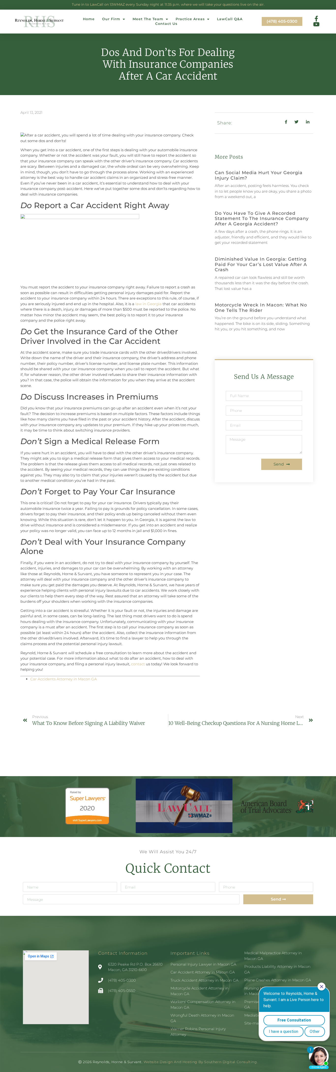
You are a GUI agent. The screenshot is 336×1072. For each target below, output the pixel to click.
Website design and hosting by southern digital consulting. (200, 1062)
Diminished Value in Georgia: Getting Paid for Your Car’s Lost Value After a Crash (261, 264)
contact (138, 664)
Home (89, 19)
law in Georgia (148, 304)
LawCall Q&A (230, 19)
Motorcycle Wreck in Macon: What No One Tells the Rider (261, 307)
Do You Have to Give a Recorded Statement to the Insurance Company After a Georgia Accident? (262, 219)
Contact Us (166, 23)
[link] (63, 679)
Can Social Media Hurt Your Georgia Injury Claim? (259, 175)
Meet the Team (148, 19)
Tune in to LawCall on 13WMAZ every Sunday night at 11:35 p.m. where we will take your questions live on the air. (168, 4)
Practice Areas (190, 19)
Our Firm (111, 19)
